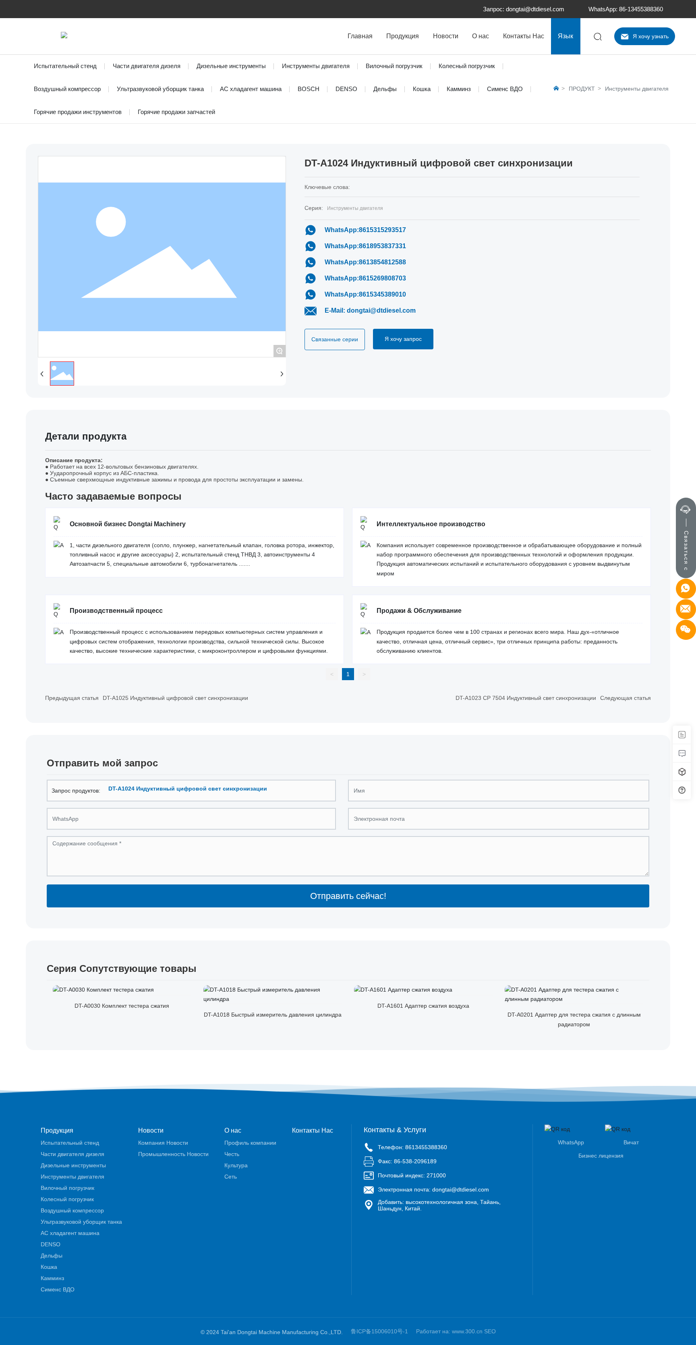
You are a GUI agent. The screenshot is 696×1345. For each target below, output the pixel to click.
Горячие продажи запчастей (176, 111)
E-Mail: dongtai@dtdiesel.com (370, 310)
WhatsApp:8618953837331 (365, 246)
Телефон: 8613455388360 (412, 1147)
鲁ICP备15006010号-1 (379, 1331)
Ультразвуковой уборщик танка (160, 88)
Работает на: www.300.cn (449, 1331)
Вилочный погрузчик (394, 65)
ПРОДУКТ (582, 88)
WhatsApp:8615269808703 (365, 278)
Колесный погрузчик (467, 65)
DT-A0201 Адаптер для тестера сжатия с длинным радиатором (574, 1019)
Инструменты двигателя (316, 65)
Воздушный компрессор (67, 88)
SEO (490, 1331)
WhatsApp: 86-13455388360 (625, 9)
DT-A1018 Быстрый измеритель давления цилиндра (273, 1014)
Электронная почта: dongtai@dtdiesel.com (433, 1189)
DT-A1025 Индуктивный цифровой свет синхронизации (175, 698)
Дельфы (385, 88)
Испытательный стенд (65, 65)
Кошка (422, 88)
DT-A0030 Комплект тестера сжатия (122, 1006)
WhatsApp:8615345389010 (365, 294)
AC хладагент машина (251, 88)
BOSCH (308, 88)
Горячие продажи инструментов (78, 111)
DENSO (346, 88)
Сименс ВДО (505, 88)
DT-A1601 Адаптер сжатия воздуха (423, 1006)
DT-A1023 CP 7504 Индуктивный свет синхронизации (526, 698)
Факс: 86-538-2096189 (407, 1161)
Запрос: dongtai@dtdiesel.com (523, 9)
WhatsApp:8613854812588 (365, 262)
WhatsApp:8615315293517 (365, 229)
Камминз (459, 88)
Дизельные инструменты (231, 65)
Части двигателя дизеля (146, 65)
